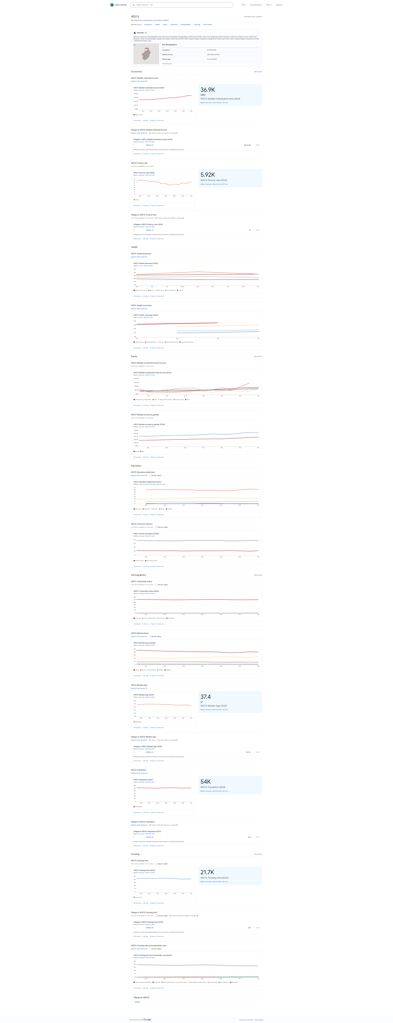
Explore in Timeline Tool (158, 120)
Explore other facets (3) (139, 636)
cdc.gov (140, 265)
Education (174, 24)
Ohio (141, 20)
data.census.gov (150, 484)
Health (157, 24)
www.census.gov (167, 63)
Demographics (186, 24)
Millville (137, 1002)
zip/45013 (259, 16)
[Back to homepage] (112, 4)
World (166, 20)
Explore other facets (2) (139, 81)
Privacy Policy (259, 1020)
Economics (148, 24)
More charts (258, 72)
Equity (165, 24)
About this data (150, 90)
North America (159, 20)
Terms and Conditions (246, 1020)
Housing (197, 24)
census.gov (141, 90)
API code (146, 120)
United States (148, 20)
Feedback (279, 5)
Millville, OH (150, 145)
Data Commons (121, 5)
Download (138, 120)
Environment (207, 24)
